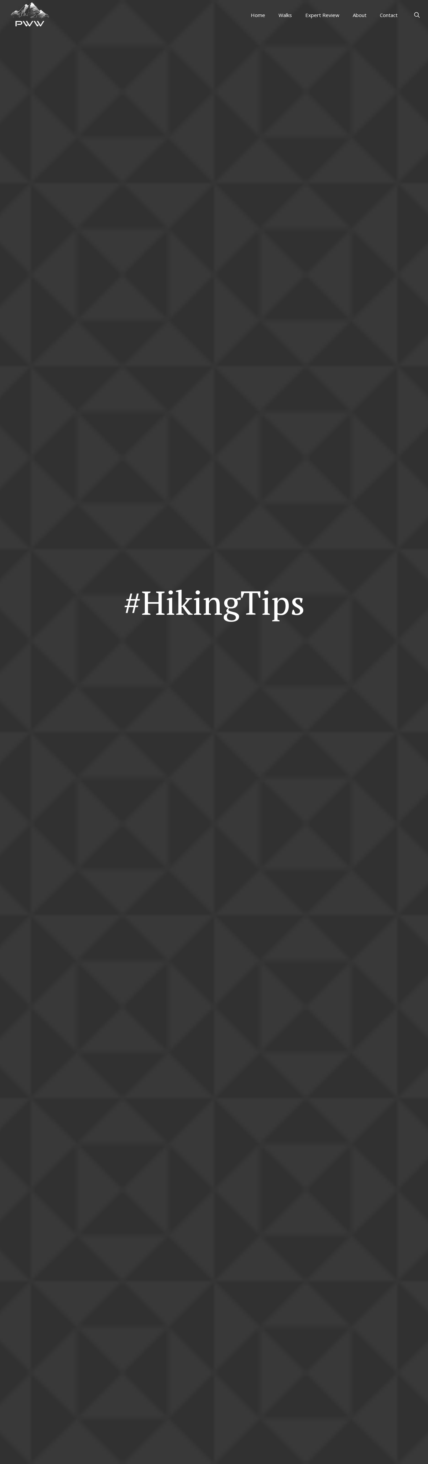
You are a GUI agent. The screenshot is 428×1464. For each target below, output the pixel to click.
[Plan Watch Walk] (29, 13)
